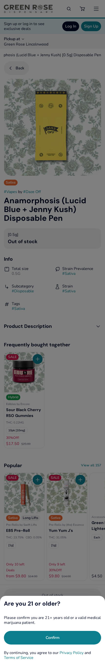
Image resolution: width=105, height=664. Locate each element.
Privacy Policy (72, 652)
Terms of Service (18, 657)
